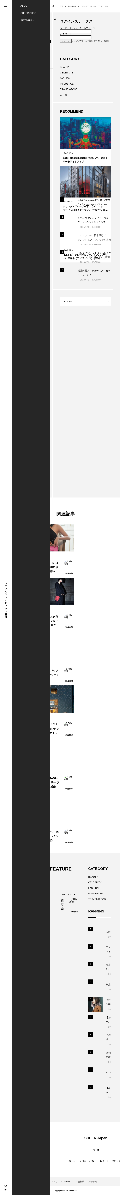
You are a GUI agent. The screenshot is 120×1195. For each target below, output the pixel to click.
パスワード (66, 34)
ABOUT (24, 6)
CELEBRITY (66, 72)
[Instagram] (5, 1185)
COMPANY (66, 1181)
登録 (106, 40)
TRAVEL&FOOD (69, 89)
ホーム (72, 1161)
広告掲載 (80, 1181)
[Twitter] (5, 1189)
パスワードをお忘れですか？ (87, 40)
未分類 (63, 95)
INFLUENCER (67, 84)
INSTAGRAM (27, 20)
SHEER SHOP (28, 13)
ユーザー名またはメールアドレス (77, 28)
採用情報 (93, 1181)
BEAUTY (65, 67)
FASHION (65, 78)
